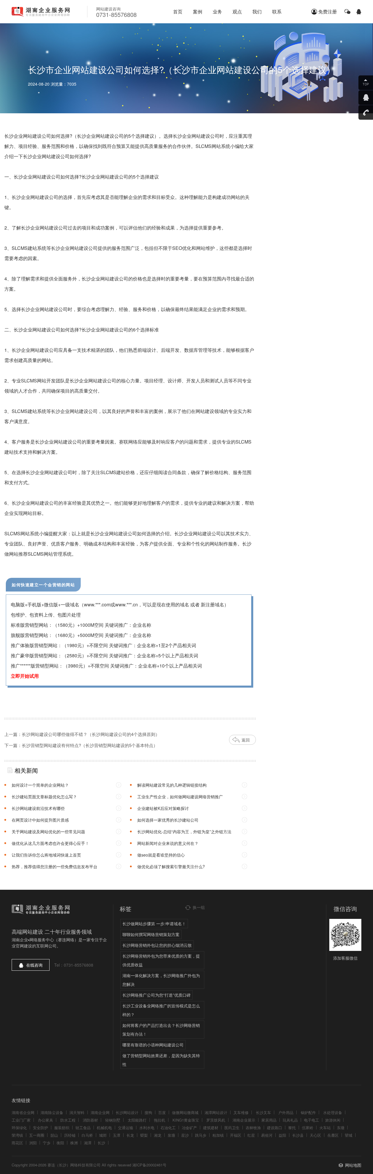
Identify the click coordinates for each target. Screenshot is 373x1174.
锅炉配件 (308, 1112)
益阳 (282, 1135)
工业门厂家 (21, 1120)
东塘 (340, 1127)
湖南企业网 (100, 1112)
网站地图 (353, 1165)
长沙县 (298, 1135)
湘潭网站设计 (216, 1112)
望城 (348, 1135)
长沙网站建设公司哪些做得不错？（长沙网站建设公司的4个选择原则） (91, 734)
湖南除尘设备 (52, 1112)
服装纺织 (61, 1127)
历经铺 (69, 1135)
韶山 (54, 1135)
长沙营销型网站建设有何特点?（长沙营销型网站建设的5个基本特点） (90, 745)
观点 (237, 11)
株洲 (74, 1143)
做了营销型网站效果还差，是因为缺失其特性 (161, 1060)
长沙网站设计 (127, 1112)
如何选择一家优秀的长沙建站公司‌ (167, 820)
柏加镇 (218, 1135)
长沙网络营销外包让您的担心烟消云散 (157, 945)
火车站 (325, 1127)
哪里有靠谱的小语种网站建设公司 (153, 1045)
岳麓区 (333, 1135)
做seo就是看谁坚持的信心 (161, 855)
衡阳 (60, 1143)
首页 (177, 11)
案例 (197, 11)
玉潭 (116, 1135)
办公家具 (45, 1120)
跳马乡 (200, 1135)
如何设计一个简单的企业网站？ (40, 785)
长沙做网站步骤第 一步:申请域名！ (154, 923)
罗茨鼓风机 (215, 1120)
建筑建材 (210, 1127)
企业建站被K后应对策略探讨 (163, 808)
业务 (217, 11)
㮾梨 (144, 1135)
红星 (251, 1135)
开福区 (235, 1135)
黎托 (292, 1127)
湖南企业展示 (244, 1120)
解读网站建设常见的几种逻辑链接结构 (172, 785)
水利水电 (146, 1127)
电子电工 (311, 1120)
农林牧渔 (253, 1127)
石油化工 (168, 1127)
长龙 (130, 1135)
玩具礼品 (290, 1120)
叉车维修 (241, 1112)
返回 (246, 740)
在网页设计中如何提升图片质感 (40, 820)
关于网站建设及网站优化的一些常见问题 (48, 831)
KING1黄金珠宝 (186, 1120)
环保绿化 (19, 1127)
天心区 (315, 1135)
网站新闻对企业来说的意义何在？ (167, 843)
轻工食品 (83, 1127)
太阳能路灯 (137, 1120)
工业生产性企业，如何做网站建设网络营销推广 (180, 796)
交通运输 (125, 1127)
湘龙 (157, 1135)
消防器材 (90, 1120)
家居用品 (269, 1120)
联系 (276, 11)
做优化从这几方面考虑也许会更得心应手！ (50, 843)
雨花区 (17, 1143)
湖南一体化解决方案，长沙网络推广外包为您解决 (161, 979)
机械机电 (104, 1127)
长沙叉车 (263, 1112)
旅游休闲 (332, 1120)
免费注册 (327, 11)
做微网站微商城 (185, 1112)
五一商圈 (36, 1135)
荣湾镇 (17, 1135)
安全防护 (40, 1127)
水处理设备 (332, 1112)
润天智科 (77, 1112)
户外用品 (285, 1112)
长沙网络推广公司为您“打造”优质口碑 (156, 995)
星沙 (185, 1135)
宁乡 (46, 1143)
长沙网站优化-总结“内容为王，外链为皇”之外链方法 (184, 831)
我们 (257, 11)
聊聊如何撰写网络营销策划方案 (151, 934)
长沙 (101, 1143)
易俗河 (266, 1135)
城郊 (103, 1135)
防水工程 (67, 1120)
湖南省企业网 (23, 1112)
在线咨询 (34, 965)
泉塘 (171, 1135)
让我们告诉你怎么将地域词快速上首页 (46, 855)
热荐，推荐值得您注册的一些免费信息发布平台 (54, 866)
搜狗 (148, 1112)
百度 (162, 1112)
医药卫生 (232, 1127)
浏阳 (33, 1143)
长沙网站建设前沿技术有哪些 (38, 808)
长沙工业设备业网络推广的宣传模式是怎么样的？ (161, 1010)
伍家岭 (307, 1127)
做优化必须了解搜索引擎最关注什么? (171, 866)
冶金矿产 (189, 1127)
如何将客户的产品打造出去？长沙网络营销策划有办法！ (161, 1029)
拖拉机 (159, 1120)
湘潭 (88, 1143)
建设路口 (274, 1127)
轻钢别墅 (112, 1120)
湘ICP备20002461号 (149, 1165)
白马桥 (87, 1135)
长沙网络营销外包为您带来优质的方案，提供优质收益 (161, 960)
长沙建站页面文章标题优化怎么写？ (44, 796)
